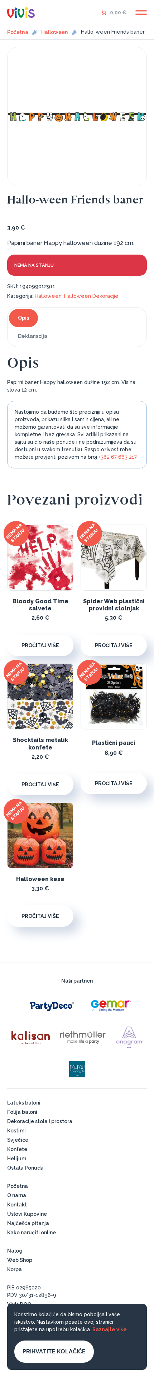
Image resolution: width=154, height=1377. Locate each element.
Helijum (16, 1158)
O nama (16, 1195)
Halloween (54, 32)
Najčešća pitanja (28, 1223)
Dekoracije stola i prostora (39, 1121)
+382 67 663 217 (117, 457)
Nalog (15, 1251)
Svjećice (17, 1140)
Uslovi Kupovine (27, 1214)
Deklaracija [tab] (32, 336)
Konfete (17, 1149)
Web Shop (19, 1260)
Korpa (14, 1269)
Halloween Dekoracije (91, 296)
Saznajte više (109, 1329)
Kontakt (17, 1205)
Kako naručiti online (31, 1232)
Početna (17, 32)
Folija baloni (22, 1112)
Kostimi (16, 1130)
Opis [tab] (23, 318)
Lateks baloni (23, 1103)
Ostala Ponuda (25, 1168)
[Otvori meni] (141, 12)
